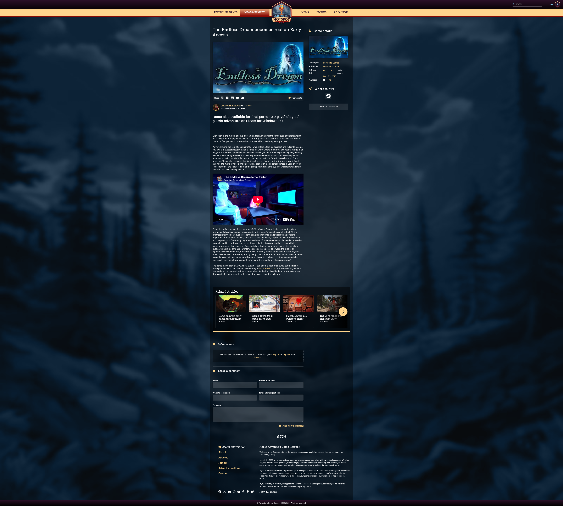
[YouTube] (238, 491)
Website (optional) (221, 392)
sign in (276, 354)
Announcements (231, 105)
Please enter (267, 380)
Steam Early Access (267, 268)
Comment (217, 405)
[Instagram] (234, 491)
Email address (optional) (270, 392)
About (222, 452)
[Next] (343, 311)
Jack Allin (248, 105)
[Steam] (328, 96)
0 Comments (296, 98)
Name (215, 380)
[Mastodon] (248, 491)
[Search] (527, 4)
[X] (224, 491)
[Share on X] (223, 98)
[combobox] (527, 4)
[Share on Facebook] (228, 98)
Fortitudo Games (331, 62)
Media (305, 12)
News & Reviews (254, 12)
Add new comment (292, 426)
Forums (322, 12)
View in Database (328, 106)
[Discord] (229, 491)
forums (257, 357)
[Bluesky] (252, 491)
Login (550, 4)
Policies (223, 457)
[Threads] (243, 491)
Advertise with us (229, 468)
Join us (222, 462)
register (286, 354)
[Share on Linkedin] (233, 98)
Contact (223, 473)
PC (330, 80)
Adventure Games (226, 12)
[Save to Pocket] (238, 98)
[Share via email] (243, 98)
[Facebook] (219, 491)
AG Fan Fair (341, 12)
